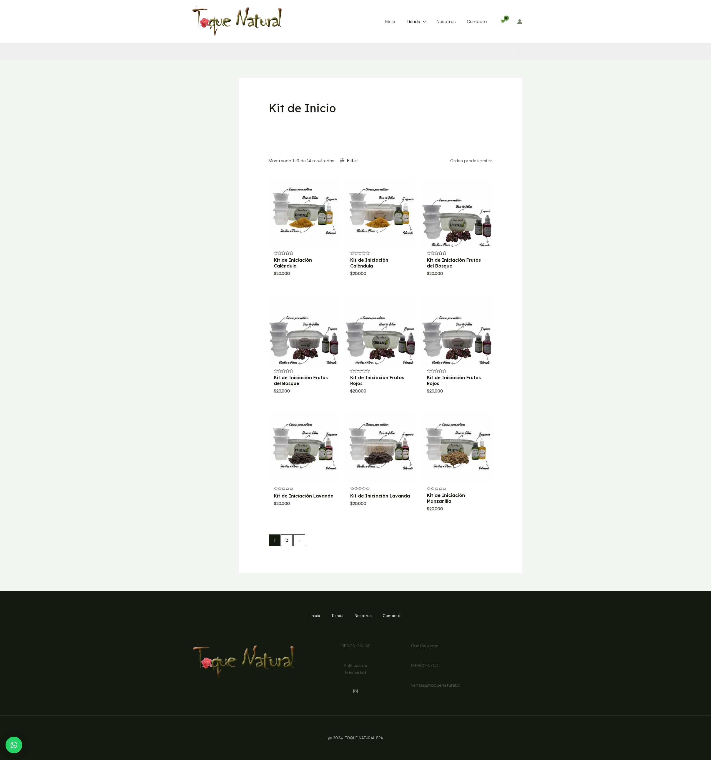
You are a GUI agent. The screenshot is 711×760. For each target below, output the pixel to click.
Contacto (391, 615)
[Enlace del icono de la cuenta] (519, 21)
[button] (423, 21)
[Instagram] (355, 691)
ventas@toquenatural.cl (484, 685)
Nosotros (363, 615)
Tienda (337, 615)
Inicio (315, 615)
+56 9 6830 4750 (458, 665)
